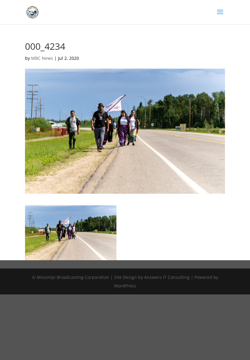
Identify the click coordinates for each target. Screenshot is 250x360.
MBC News (42, 58)
